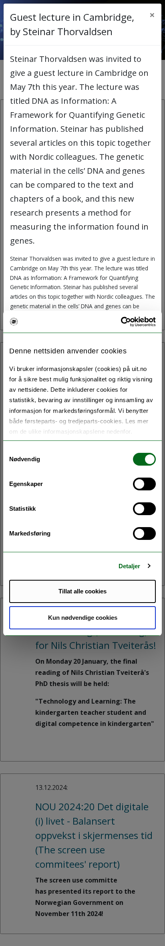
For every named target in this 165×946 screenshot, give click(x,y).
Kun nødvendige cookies (82, 617)
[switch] (144, 484)
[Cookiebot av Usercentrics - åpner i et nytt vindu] (121, 322)
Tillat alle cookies (82, 591)
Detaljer (130, 566)
